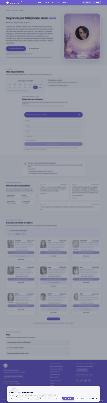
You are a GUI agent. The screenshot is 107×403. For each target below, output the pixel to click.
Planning (40, 2)
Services (63, 2)
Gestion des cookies (51, 399)
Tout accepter (68, 398)
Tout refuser (80, 398)
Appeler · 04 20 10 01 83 (92, 2)
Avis (53, 2)
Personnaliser (92, 398)
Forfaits (47, 2)
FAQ (58, 2)
